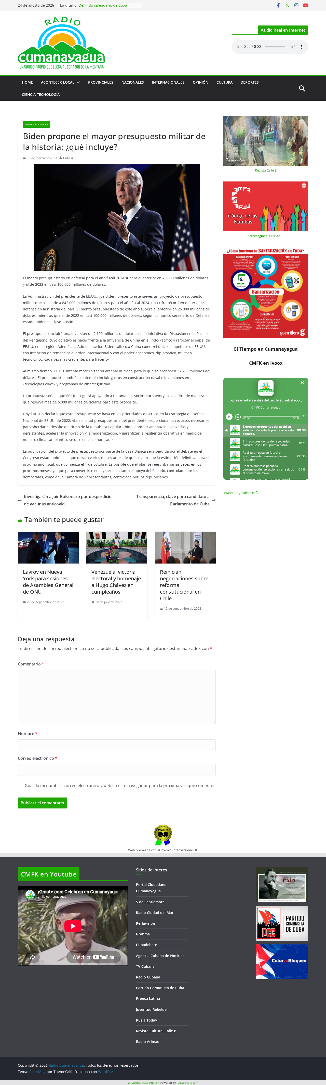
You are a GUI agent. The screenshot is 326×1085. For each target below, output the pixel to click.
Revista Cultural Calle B (156, 1030)
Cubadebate (146, 944)
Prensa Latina (148, 998)
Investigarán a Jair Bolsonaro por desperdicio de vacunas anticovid (68, 500)
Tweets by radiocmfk (241, 492)
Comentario (31, 664)
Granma (143, 934)
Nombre (27, 733)
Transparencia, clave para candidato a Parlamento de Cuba (173, 500)
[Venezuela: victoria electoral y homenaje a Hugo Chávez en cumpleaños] (116, 535)
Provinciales (100, 82)
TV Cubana (145, 966)
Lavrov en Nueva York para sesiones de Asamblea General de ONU (48, 581)
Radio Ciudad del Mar (154, 912)
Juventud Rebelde (151, 1009)
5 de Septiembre (150, 901)
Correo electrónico (37, 758)
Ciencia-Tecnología (41, 94)
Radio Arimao (147, 1041)
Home (27, 82)
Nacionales (132, 82)
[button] (77, 82)
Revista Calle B (266, 170)
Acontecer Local (57, 82)
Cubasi (68, 158)
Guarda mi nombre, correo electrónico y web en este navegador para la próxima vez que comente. (119, 785)
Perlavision (145, 923)
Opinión (200, 82)
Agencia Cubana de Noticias (160, 955)
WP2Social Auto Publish (143, 1082)
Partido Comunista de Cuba (160, 987)
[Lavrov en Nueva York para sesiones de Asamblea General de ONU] (48, 535)
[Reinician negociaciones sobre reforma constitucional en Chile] (185, 535)
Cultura (224, 82)
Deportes (250, 82)
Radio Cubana (148, 977)
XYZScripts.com (188, 1082)
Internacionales (168, 82)
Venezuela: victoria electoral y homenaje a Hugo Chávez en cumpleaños (116, 581)
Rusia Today (146, 1020)
